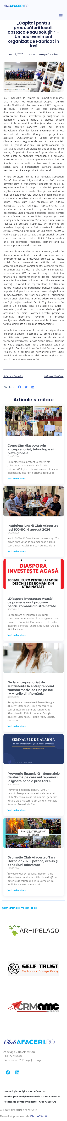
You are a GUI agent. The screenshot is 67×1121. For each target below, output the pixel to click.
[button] (61, 15)
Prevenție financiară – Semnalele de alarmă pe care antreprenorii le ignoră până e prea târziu (34, 777)
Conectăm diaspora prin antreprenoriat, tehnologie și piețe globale (31, 449)
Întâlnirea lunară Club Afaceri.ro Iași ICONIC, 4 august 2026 (33, 527)
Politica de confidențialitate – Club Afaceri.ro (29, 1101)
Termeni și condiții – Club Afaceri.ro (24, 1091)
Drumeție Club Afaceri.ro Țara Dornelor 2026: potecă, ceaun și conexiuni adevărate (33, 861)
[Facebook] (7, 1072)
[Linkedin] (17, 1072)
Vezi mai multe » (17, 478)
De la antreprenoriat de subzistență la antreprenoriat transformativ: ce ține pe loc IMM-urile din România (31, 687)
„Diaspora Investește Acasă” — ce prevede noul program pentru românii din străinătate (32, 602)
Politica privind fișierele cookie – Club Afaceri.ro (31, 1096)
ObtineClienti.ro (40, 1116)
